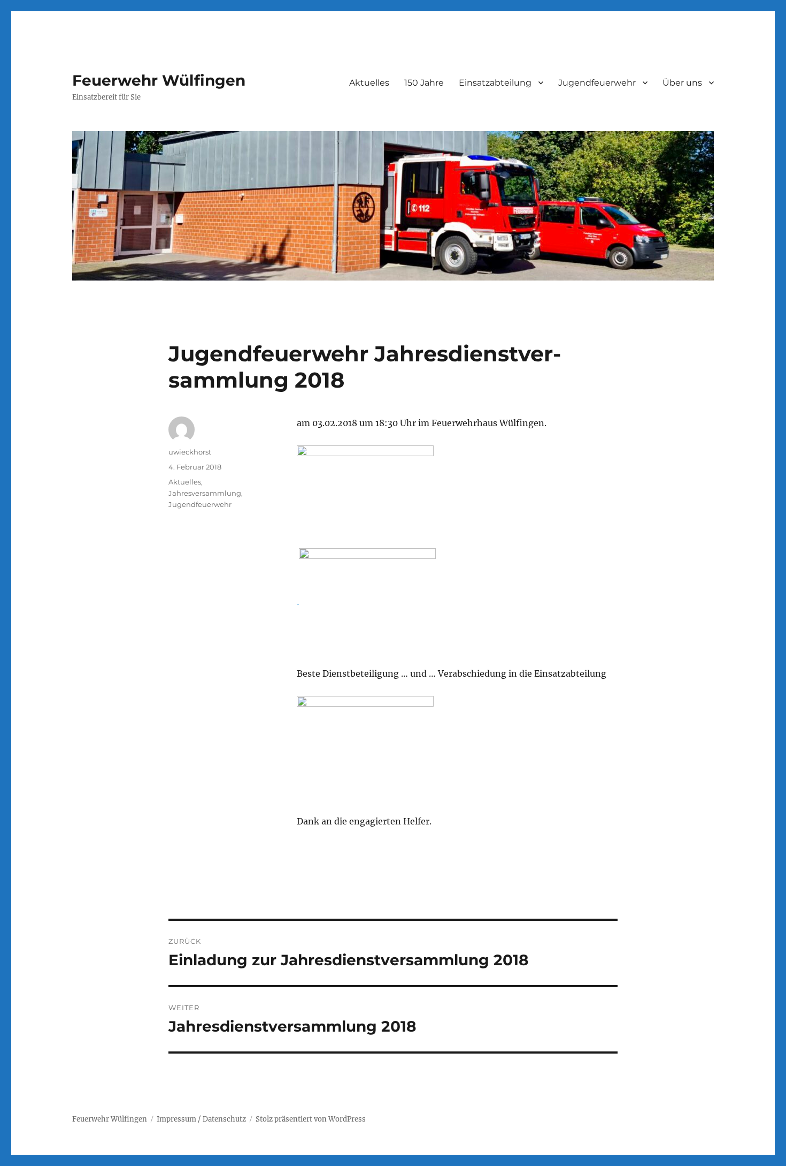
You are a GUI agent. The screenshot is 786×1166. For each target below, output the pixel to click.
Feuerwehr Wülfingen (158, 80)
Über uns (682, 83)
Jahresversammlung (204, 493)
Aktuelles (369, 83)
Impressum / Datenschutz (201, 1119)
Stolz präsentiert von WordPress (311, 1119)
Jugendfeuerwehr (200, 504)
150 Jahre (424, 83)
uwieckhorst (189, 452)
